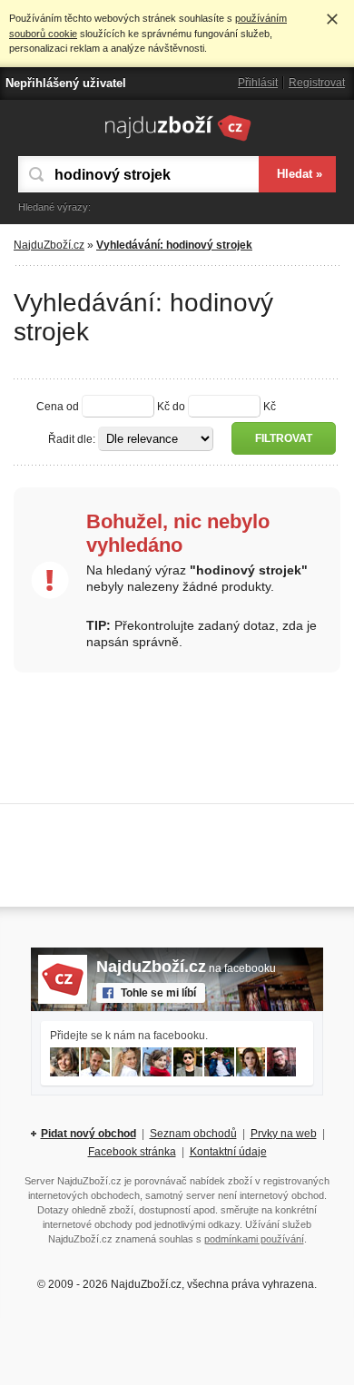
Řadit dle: (71, 439)
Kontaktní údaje (228, 1151)
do (178, 406)
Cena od (57, 406)
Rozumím (332, 19)
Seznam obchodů (193, 1133)
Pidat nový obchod (88, 1133)
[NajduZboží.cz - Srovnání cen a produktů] (177, 140)
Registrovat (317, 82)
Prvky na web (284, 1133)
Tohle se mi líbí (158, 993)
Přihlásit (258, 82)
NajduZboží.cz (49, 245)
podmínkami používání (254, 1238)
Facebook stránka (132, 1151)
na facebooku (186, 968)
